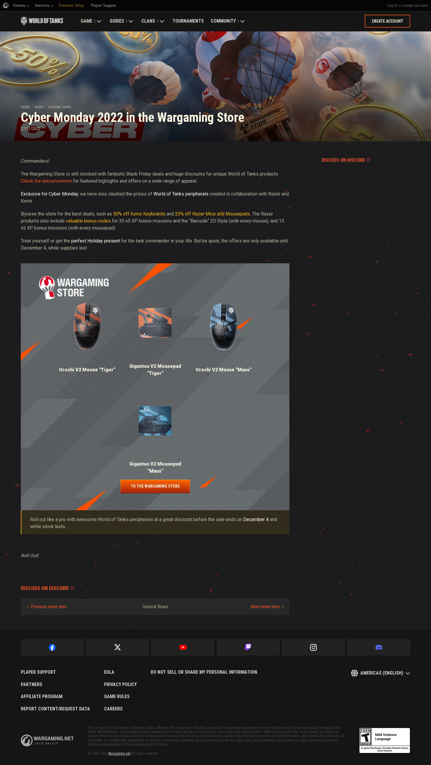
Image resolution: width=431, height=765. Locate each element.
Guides (117, 21)
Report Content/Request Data (55, 709)
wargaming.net (47, 740)
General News (59, 107)
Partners (31, 684)
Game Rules (117, 696)
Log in (392, 5)
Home (25, 107)
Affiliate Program (41, 696)
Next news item (265, 606)
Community (223, 21)
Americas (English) (381, 673)
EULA (109, 672)
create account (415, 5)
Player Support (38, 672)
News (39, 107)
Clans (148, 21)
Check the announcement (46, 181)
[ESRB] (384, 741)
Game (86, 21)
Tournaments (188, 21)
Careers (113, 709)
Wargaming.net (119, 753)
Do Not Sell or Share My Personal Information (204, 672)
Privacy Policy (120, 684)
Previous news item (48, 606)
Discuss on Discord (343, 160)
